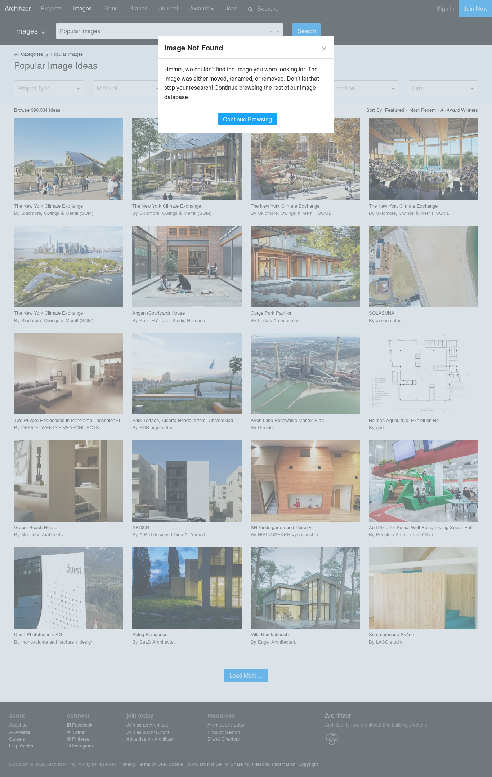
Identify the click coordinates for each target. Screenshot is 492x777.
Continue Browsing (247, 119)
